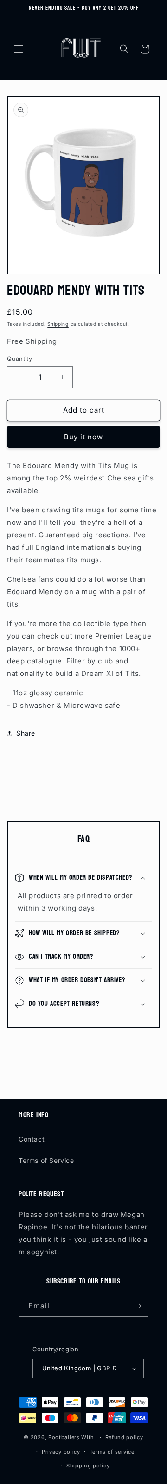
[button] (18, 49)
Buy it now (83, 436)
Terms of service (112, 1451)
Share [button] (25, 733)
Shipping (58, 324)
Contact (32, 1139)
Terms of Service (46, 1160)
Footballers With (71, 1437)
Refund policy (124, 1437)
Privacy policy (61, 1451)
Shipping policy (88, 1465)
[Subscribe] (138, 1306)
